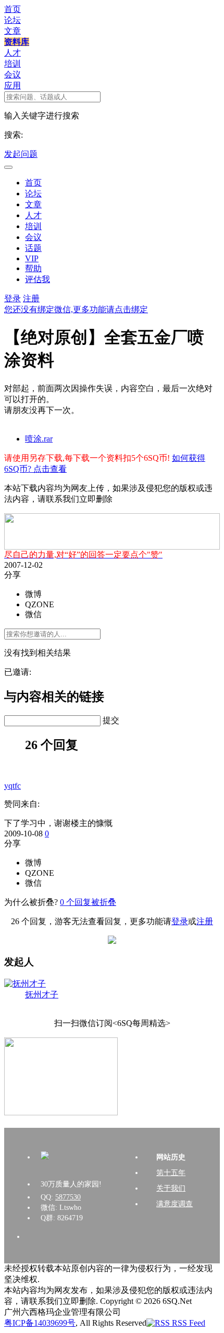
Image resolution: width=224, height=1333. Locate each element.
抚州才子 (41, 994)
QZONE (39, 604)
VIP (32, 258)
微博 (33, 594)
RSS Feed (187, 1322)
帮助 (33, 268)
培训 (12, 63)
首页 (12, 9)
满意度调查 (174, 1204)
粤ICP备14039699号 (40, 1322)
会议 (12, 74)
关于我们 (170, 1188)
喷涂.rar (39, 438)
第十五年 (170, 1173)
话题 (33, 248)
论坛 (12, 20)
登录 (12, 298)
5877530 (68, 1197)
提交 (111, 720)
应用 (12, 85)
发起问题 (21, 154)
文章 (12, 30)
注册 (31, 298)
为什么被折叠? (31, 902)
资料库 (16, 41)
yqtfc (12, 785)
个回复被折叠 (88, 902)
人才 (12, 52)
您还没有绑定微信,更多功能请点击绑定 (76, 309)
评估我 (37, 279)
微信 (33, 614)
